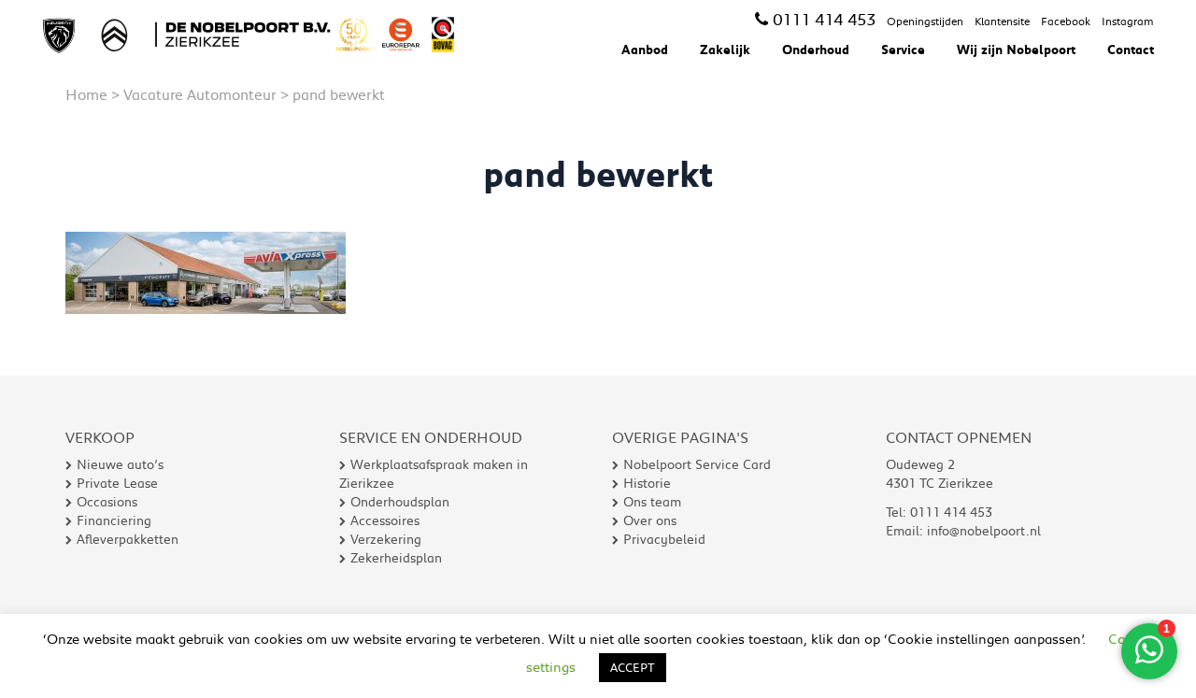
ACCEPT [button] (632, 667)
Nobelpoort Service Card (697, 464)
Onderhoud (815, 49)
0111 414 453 (824, 18)
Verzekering (385, 539)
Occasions (107, 501)
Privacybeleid (664, 539)
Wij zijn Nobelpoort (1016, 49)
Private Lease (117, 483)
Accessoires (385, 520)
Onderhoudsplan (399, 501)
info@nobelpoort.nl (984, 530)
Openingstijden (925, 21)
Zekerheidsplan (396, 557)
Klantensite (1002, 21)
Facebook (1065, 21)
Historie (647, 483)
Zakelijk (725, 49)
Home (86, 94)
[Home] (255, 34)
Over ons (649, 520)
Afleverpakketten (127, 539)
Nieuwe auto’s (120, 464)
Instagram (1128, 21)
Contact (1130, 49)
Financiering (114, 520)
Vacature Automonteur (200, 94)
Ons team (652, 501)
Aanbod (644, 49)
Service (903, 49)
